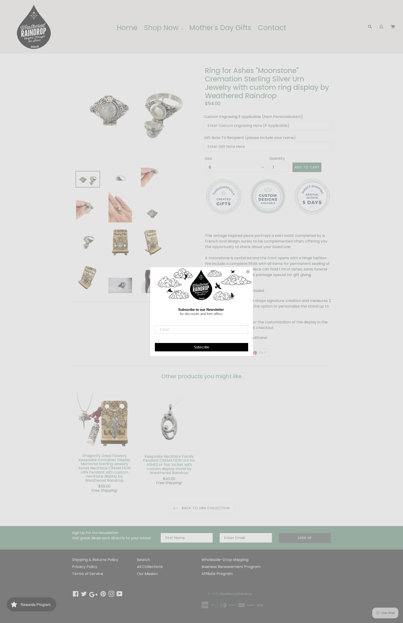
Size (208, 158)
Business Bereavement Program (231, 566)
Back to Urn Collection (205, 508)
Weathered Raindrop (236, 594)
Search (143, 559)
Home (127, 28)
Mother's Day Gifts (220, 28)
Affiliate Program (217, 573)
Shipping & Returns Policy (95, 559)
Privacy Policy (84, 566)
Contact (272, 28)
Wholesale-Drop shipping (225, 559)
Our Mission (147, 573)
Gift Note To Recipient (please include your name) (250, 137)
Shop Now (162, 28)
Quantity (277, 158)
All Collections (150, 566)
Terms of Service (87, 573)
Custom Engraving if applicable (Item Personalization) (253, 116)
